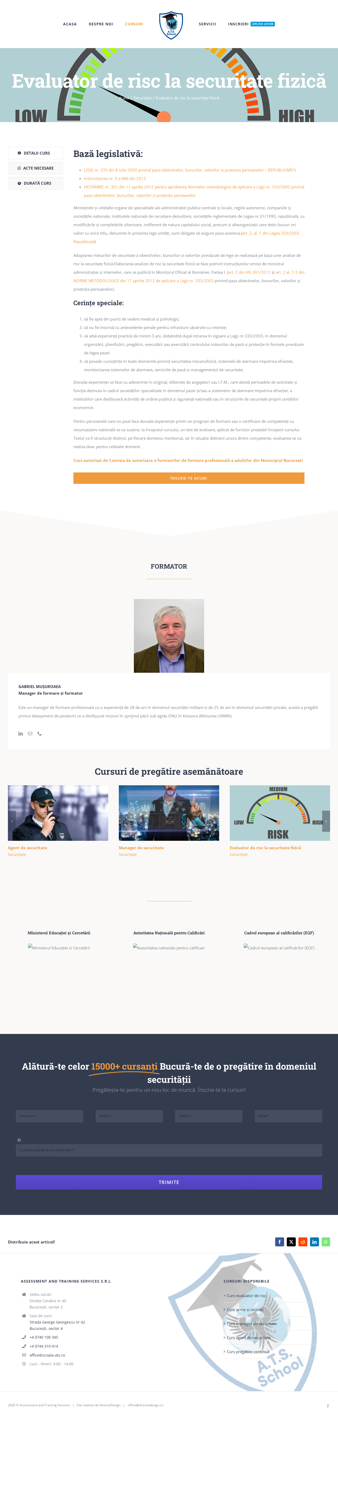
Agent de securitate (50, 813)
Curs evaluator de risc (246, 1295)
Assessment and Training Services (45, 1405)
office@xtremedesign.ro (145, 1405)
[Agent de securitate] (58, 813)
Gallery (66, 813)
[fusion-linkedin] (20, 733)
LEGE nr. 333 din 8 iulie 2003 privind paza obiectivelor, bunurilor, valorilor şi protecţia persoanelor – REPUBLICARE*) (190, 170)
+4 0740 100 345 (44, 1337)
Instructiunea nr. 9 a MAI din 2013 (115, 178)
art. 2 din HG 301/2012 (249, 272)
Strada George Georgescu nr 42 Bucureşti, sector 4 (57, 1325)
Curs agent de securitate (248, 1337)
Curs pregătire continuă (248, 1351)
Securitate (17, 854)
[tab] (35, 153)
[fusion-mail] (30, 733)
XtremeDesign (109, 1405)
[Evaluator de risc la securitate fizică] (280, 813)
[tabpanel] (188, 315)
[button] (12, 821)
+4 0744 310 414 (44, 1346)
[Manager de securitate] (169, 813)
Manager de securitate (161, 813)
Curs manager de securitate (251, 1323)
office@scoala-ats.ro (47, 1355)
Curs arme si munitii (245, 1309)
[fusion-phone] (39, 733)
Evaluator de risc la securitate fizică (272, 813)
